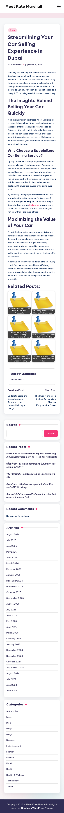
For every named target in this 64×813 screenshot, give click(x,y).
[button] (18, 379)
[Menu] (58, 6)
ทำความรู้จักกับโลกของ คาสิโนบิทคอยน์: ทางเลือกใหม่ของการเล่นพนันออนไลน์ (31, 496)
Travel (9, 786)
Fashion (10, 751)
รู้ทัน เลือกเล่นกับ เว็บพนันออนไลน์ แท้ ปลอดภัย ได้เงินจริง (30, 475)
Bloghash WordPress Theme (37, 808)
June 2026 (11, 546)
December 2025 (14, 580)
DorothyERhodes (24, 374)
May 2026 (11, 551)
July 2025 (11, 609)
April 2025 (11, 627)
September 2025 (15, 598)
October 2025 (13, 592)
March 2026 (12, 563)
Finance (10, 757)
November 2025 (14, 586)
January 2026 (13, 574)
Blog (12, 30)
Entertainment (13, 746)
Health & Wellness (15, 775)
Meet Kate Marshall (23, 6)
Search (11, 425)
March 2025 (12, 632)
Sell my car (34, 205)
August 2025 (13, 603)
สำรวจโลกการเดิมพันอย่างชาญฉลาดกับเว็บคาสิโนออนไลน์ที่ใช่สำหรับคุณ (29, 486)
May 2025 (11, 621)
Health (9, 769)
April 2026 (11, 557)
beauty (10, 717)
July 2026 (11, 540)
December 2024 (14, 650)
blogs (9, 728)
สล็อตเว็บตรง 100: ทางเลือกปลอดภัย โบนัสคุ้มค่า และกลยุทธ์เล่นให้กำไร (30, 465)
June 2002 (11, 690)
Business (10, 740)
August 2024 (13, 673)
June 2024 (11, 684)
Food (9, 763)
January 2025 (13, 644)
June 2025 (11, 615)
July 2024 (11, 679)
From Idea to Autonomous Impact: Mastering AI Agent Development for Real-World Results (31, 455)
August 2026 (13, 534)
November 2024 (14, 656)
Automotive (12, 711)
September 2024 (15, 667)
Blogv (9, 734)
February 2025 (13, 638)
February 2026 (13, 569)
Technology (12, 780)
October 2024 (13, 661)
